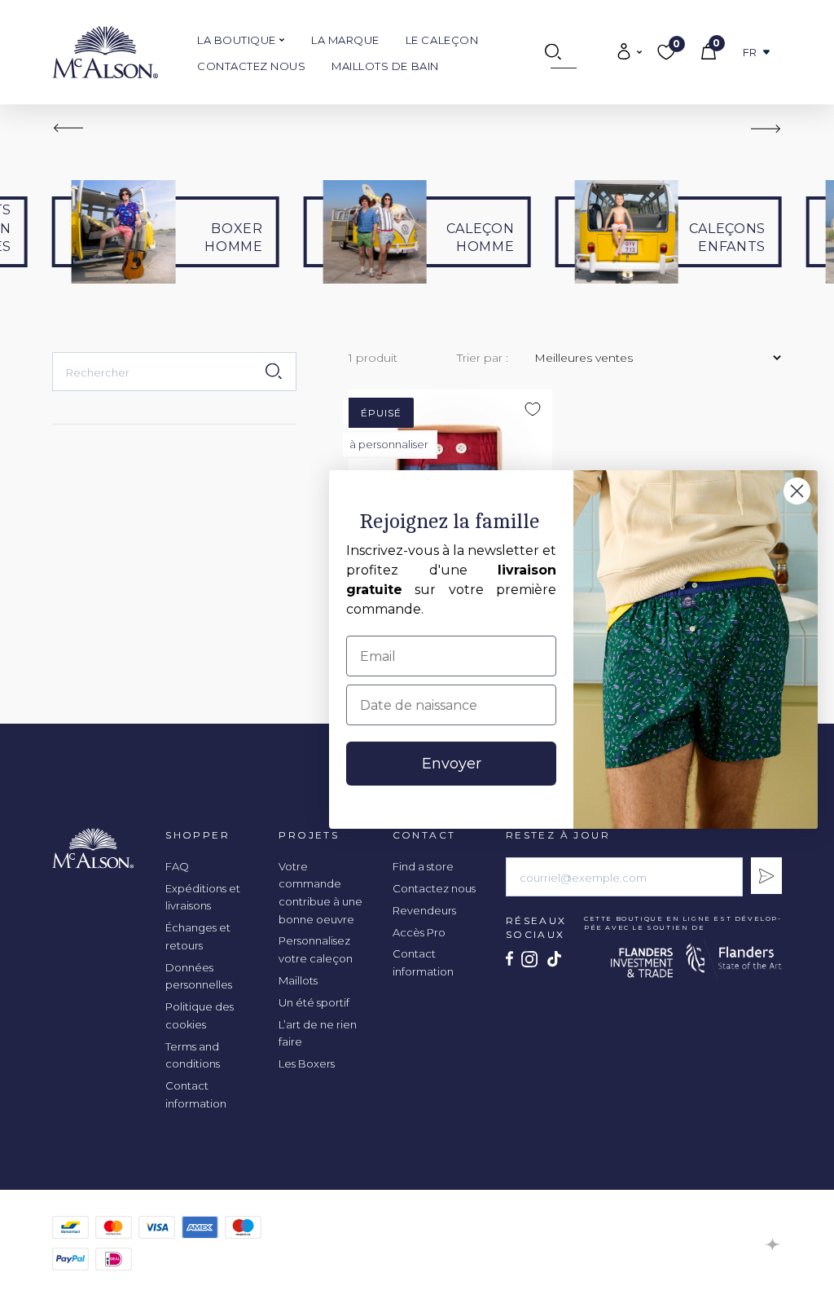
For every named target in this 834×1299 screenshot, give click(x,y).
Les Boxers (307, 1063)
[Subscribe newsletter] (766, 875)
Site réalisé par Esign (773, 1244)
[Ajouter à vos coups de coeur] (728, 167)
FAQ (177, 866)
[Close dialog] (797, 491)
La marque (345, 39)
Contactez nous (251, 66)
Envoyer (451, 764)
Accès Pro (419, 932)
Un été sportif (314, 1002)
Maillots (298, 980)
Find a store (423, 866)
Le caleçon (442, 39)
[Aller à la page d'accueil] (105, 52)
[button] (68, 128)
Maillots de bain (384, 66)
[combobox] (174, 371)
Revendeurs (424, 910)
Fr (750, 52)
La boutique (238, 39)
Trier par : (482, 357)
